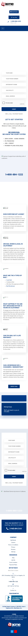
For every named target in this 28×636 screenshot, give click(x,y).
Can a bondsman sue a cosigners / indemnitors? (13, 366)
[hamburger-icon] (2, 28)
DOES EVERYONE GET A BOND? (13, 214)
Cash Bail (9, 280)
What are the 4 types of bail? (12, 276)
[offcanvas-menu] (26, 28)
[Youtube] (15, 631)
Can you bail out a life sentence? (12, 336)
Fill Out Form (8, 407)
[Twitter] (12, 631)
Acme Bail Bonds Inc (9, 616)
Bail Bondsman (10, 286)
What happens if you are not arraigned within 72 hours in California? (12, 306)
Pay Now (14, 17)
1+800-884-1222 (14, 174)
